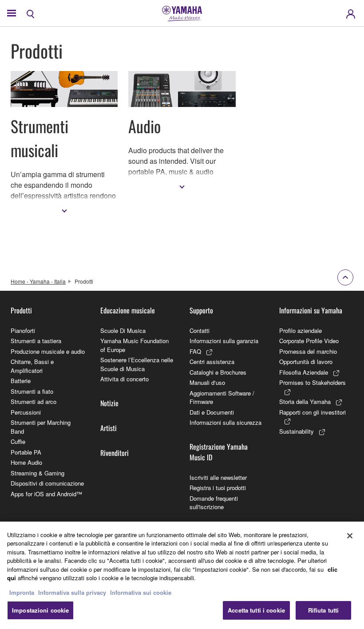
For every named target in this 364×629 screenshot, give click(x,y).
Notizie (109, 403)
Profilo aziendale (300, 330)
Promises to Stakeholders (312, 382)
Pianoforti (23, 330)
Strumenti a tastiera (36, 340)
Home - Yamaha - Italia (38, 281)
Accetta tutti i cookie (256, 610)
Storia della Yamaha (305, 401)
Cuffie (18, 441)
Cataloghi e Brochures (218, 372)
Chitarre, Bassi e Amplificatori (32, 366)
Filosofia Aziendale (303, 372)
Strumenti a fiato (32, 391)
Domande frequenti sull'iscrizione (214, 502)
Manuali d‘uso (207, 382)
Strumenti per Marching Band (41, 426)
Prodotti (21, 310)
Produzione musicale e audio (48, 351)
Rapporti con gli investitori (312, 412)
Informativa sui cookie (140, 592)
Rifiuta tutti (323, 610)
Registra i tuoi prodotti (218, 487)
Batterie (21, 380)
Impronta (21, 592)
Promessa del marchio (308, 351)
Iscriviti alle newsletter (218, 477)
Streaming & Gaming (37, 473)
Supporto (201, 310)
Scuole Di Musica (123, 330)
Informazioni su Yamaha (310, 310)
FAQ (195, 351)
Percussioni (26, 412)
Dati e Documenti (212, 412)
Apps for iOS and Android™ (46, 494)
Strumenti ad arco (33, 401)
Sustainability (296, 431)
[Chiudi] (350, 536)
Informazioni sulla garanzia (224, 340)
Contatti (200, 330)
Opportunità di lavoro (305, 361)
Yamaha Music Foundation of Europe (134, 345)
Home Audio (26, 462)
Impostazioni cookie (40, 610)
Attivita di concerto (124, 379)
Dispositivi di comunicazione (47, 483)
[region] (182, 575)
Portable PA (26, 452)
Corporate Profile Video (309, 340)
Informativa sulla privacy (72, 592)
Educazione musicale (127, 310)
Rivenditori (114, 452)
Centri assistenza (212, 361)
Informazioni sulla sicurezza (225, 422)
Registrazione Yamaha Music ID (219, 452)
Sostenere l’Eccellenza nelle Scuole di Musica (136, 364)
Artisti (108, 428)
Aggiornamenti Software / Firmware (222, 397)
